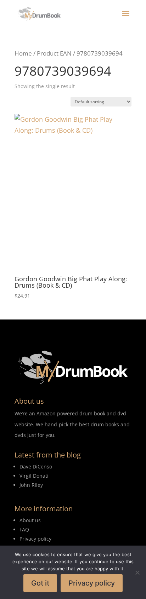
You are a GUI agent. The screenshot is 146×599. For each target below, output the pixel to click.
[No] (137, 572)
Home (23, 53)
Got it (40, 583)
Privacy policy (91, 583)
